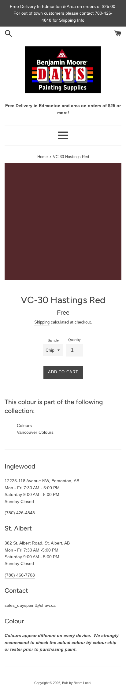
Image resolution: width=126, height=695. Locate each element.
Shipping (42, 322)
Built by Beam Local (76, 683)
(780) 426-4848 (20, 512)
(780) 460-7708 (20, 575)
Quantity (74, 340)
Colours (24, 425)
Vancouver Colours (35, 432)
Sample (53, 340)
